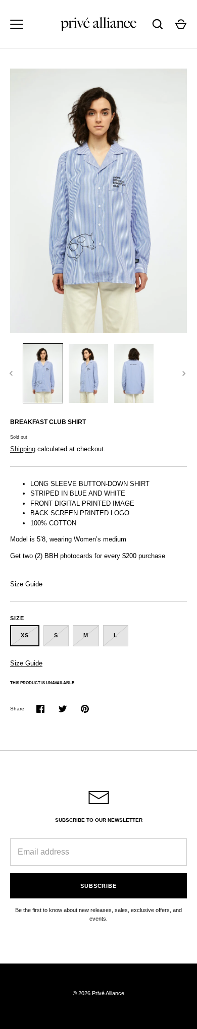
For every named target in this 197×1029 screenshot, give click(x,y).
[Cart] (181, 24)
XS (25, 635)
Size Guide (26, 584)
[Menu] (17, 24)
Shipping (22, 449)
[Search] (157, 24)
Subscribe (98, 886)
